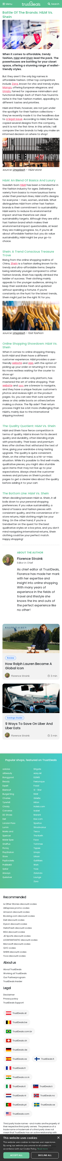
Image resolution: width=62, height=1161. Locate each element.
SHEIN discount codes (14, 951)
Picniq (5, 848)
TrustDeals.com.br (22, 1031)
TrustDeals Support (13, 1002)
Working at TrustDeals (15, 973)
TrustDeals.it (19, 1086)
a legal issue (14, 119)
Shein (29, 58)
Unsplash (19, 170)
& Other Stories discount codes (20, 904)
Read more (42, 1148)
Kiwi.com (38, 819)
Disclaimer (9, 994)
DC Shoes (7, 814)
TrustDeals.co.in (21, 1077)
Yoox (36, 868)
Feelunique (39, 781)
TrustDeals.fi (47, 1058)
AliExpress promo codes (16, 908)
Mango (7, 87)
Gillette (37, 798)
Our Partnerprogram (14, 977)
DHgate (37, 769)
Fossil (36, 785)
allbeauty (7, 773)
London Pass (8, 823)
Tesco (37, 831)
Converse (7, 810)
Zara (15, 84)
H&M (17, 58)
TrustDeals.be (20, 1022)
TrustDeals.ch (20, 1040)
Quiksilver (7, 877)
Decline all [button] (45, 1155)
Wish (36, 864)
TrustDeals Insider (12, 981)
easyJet (37, 773)
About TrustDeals (12, 969)
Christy (6, 806)
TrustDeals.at (19, 1013)
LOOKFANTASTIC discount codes (20, 940)
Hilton (36, 802)
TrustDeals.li (46, 1086)
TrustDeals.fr (19, 1068)
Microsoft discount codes (16, 944)
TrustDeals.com (21, 1113)
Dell (4, 819)
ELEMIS (37, 777)
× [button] (58, 1138)
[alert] (31, 1147)
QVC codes (9, 948)
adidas (6, 769)
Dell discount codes (13, 920)
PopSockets (8, 860)
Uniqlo (6, 91)
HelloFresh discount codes (17, 928)
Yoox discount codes (14, 955)
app (30, 363)
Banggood (8, 777)
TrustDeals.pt (19, 1104)
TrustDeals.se (48, 1104)
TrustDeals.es (20, 1058)
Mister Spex (8, 839)
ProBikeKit (7, 864)
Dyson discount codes (15, 924)
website (17, 363)
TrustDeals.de (20, 1049)
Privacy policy (10, 998)
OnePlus (6, 844)
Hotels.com (39, 806)
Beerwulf (6, 789)
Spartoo (38, 823)
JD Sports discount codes (17, 936)
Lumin (5, 827)
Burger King (8, 794)
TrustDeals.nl (19, 1095)
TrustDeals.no (47, 1095)
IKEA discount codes (14, 932)
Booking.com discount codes (19, 916)
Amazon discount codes (16, 912)
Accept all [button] (16, 1155)
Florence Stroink (30, 558)
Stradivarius (40, 827)
